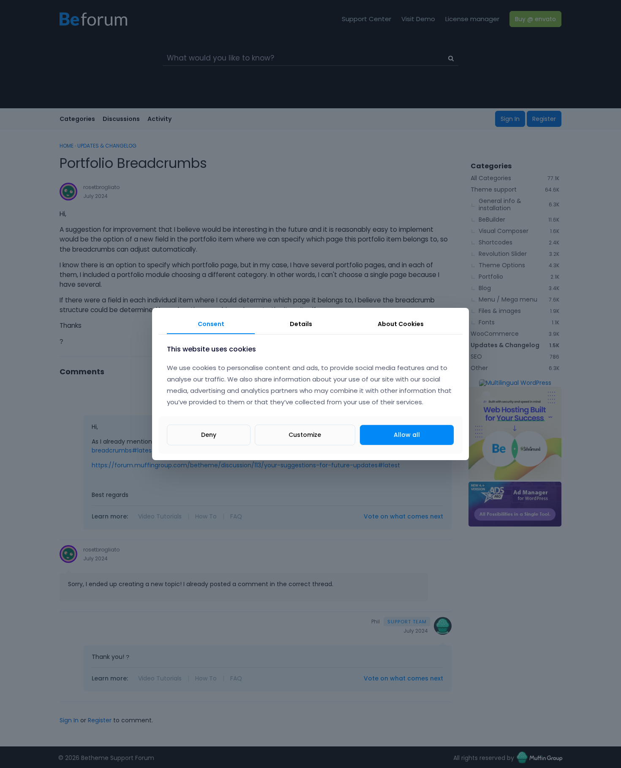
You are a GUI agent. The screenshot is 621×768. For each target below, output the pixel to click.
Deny (208, 435)
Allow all (407, 435)
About (401, 324)
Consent (211, 324)
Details (301, 324)
